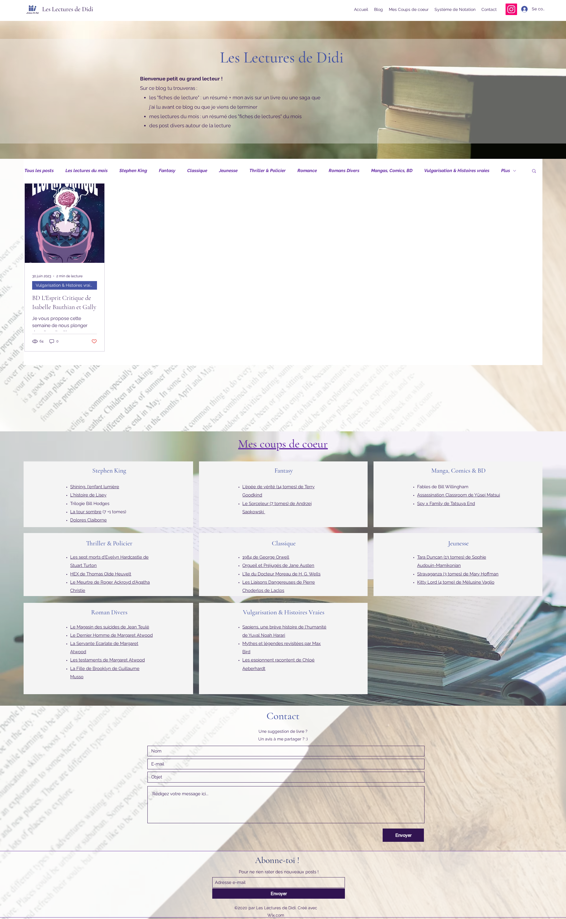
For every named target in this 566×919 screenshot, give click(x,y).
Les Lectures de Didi (67, 9)
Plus (505, 170)
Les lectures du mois (86, 170)
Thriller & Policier (267, 170)
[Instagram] (511, 9)
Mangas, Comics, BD (391, 170)
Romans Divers (344, 170)
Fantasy (167, 170)
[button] (534, 171)
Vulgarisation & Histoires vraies (456, 170)
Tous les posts (39, 170)
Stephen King (133, 170)
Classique (197, 170)
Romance (307, 170)
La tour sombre (85, 511)
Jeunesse (228, 170)
